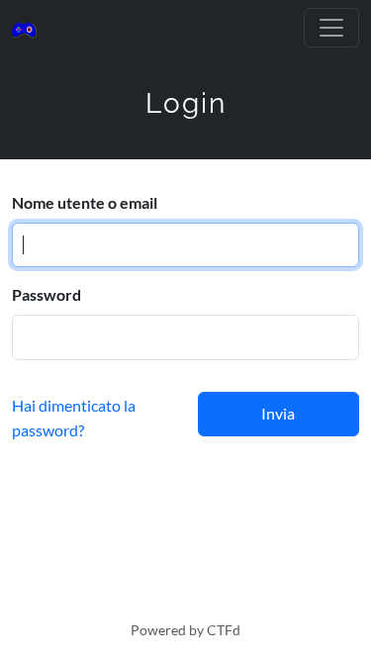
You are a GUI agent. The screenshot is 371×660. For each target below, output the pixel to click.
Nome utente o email (84, 202)
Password (46, 294)
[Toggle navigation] (331, 27)
